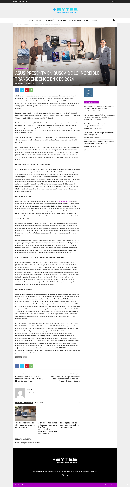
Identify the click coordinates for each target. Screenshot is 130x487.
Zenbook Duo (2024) (64, 201)
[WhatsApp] (31, 90)
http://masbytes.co (31, 392)
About (106, 484)
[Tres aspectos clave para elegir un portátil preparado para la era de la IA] (25, 413)
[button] (114, 20)
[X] (22, 90)
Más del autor (39, 403)
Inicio (16, 24)
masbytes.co (21, 83)
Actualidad (61, 20)
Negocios (39, 20)
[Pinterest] (27, 90)
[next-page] (79, 403)
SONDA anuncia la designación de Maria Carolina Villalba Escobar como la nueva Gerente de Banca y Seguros (65, 379)
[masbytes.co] (65, 10)
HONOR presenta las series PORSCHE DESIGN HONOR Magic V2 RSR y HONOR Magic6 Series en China (29, 379)
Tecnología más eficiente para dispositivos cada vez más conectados (69, 425)
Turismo (94, 20)
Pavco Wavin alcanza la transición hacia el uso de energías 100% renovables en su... (98, 125)
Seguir (89, 89)
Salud (86, 20)
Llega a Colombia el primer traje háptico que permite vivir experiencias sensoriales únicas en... (99, 107)
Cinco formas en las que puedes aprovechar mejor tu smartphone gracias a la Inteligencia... (99, 142)
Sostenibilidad (75, 20)
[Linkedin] (115, 1)
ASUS (25, 357)
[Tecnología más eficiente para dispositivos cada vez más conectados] (70, 413)
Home (31, 20)
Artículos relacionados (24, 403)
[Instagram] (112, 1)
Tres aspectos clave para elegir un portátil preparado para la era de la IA (25, 425)
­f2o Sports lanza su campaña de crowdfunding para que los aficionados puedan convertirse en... (99, 116)
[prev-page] (77, 403)
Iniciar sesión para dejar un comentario (27, 442)
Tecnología (50, 20)
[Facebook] (17, 90)
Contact (113, 484)
